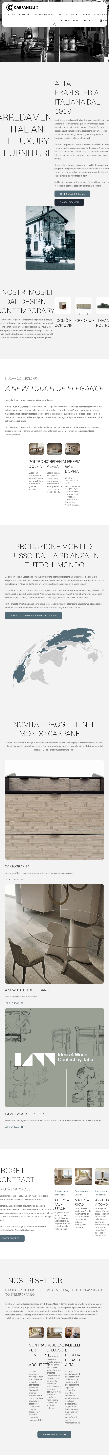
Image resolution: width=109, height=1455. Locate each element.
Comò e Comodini (63, 323)
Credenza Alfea (57, 464)
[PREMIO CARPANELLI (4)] (54, 1009)
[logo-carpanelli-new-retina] (22, 4)
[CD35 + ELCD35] (62, 298)
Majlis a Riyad (82, 1202)
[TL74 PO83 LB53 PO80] (72, 444)
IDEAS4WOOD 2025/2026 (25, 1114)
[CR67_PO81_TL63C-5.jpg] (54, 444)
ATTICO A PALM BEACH (61, 1204)
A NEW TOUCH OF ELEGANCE (28, 990)
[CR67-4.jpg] (83, 298)
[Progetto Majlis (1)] (83, 1168)
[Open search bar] (54, 24)
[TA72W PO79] (36, 444)
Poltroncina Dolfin (41, 464)
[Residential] (63, 1168)
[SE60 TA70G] (54, 885)
